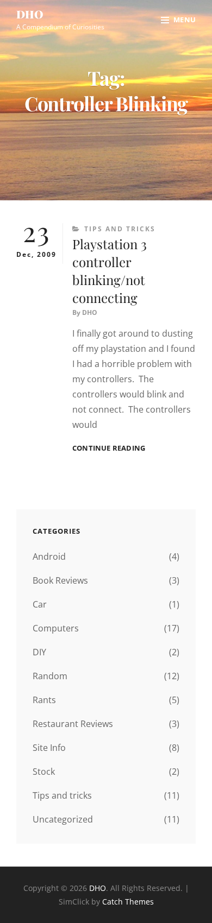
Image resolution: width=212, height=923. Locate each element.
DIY (39, 652)
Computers (56, 628)
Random (50, 676)
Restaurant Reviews (73, 724)
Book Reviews (60, 580)
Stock (44, 771)
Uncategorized (63, 819)
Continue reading (108, 448)
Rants (44, 700)
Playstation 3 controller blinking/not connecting (109, 270)
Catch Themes (128, 901)
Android (49, 556)
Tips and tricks (119, 228)
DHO (29, 14)
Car (40, 604)
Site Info (49, 748)
